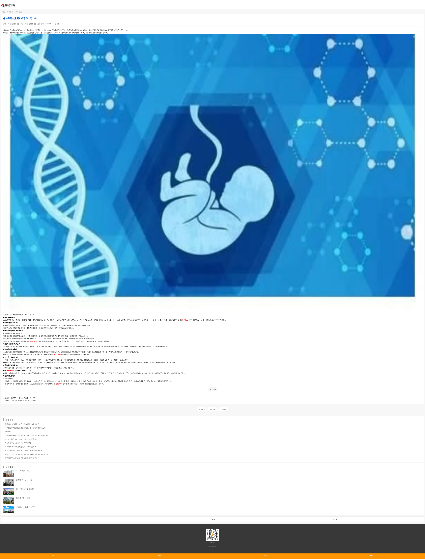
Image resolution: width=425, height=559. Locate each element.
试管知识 (18, 12)
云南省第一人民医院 (24, 480)
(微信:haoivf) (185, 320)
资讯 (265, 555)
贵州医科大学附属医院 (25, 489)
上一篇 (89, 519)
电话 (371, 555)
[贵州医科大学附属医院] (8, 491)
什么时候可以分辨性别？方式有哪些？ (18, 443)
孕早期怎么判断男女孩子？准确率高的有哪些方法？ (23, 424)
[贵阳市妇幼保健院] (8, 500)
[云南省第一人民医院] (8, 482)
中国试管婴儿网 (13, 24)
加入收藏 (213, 389)
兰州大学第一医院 (23, 471)
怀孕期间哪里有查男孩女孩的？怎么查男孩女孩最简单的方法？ (26, 435)
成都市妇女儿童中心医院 (26, 507)
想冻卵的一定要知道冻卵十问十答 (20, 18)
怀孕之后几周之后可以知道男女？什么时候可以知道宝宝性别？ (26, 454)
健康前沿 (202, 409)
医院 (159, 555)
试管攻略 (212, 409)
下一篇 (335, 519)
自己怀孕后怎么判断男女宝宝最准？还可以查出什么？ (23, 450)
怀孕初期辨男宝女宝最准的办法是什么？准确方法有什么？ (25, 428)
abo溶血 (8, 431)
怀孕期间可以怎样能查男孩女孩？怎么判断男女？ (22, 458)
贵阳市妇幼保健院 (23, 498)
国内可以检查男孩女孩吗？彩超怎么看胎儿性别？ (22, 439)
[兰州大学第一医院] (8, 473)
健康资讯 (10, 12)
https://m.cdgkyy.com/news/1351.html (24, 400)
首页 (3, 12)
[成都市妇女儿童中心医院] (8, 509)
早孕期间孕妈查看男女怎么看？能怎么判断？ (20, 447)
